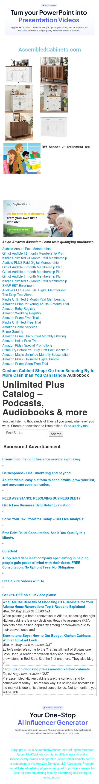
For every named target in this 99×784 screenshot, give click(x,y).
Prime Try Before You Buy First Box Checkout (35, 349)
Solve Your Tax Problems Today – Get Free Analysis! (43, 519)
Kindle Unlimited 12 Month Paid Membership (34, 281)
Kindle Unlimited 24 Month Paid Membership (34, 258)
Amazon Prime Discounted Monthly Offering (34, 336)
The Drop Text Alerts (17, 294)
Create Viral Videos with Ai (23, 581)
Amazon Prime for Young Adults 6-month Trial (35, 304)
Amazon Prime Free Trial (20, 317)
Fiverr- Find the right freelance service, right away (41, 459)
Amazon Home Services (19, 327)
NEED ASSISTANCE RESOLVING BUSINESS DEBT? (41, 498)
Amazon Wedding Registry (21, 313)
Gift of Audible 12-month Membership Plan (33, 253)
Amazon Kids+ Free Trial (20, 340)
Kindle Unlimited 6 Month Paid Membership (33, 299)
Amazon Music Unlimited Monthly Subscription (36, 354)
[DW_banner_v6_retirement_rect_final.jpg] (22, 157)
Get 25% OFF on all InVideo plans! (29, 594)
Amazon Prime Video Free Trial (25, 363)
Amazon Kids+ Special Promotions (27, 345)
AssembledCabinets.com (49, 49)
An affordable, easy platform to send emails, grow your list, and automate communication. (48, 482)
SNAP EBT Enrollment (18, 285)
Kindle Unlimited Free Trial (21, 322)
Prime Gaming (12, 331)
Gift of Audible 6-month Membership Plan (32, 271)
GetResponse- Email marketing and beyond (36, 473)
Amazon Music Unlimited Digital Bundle (30, 359)
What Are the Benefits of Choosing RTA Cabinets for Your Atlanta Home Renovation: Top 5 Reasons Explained (48, 604)
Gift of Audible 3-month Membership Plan (32, 267)
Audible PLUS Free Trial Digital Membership (34, 290)
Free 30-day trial (76, 425)
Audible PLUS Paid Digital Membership (30, 262)
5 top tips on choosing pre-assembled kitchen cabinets (46, 669)
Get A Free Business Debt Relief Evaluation (36, 505)
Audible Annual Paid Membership (26, 248)
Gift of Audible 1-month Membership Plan (32, 276)
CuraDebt (9, 551)
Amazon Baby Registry (18, 308)
